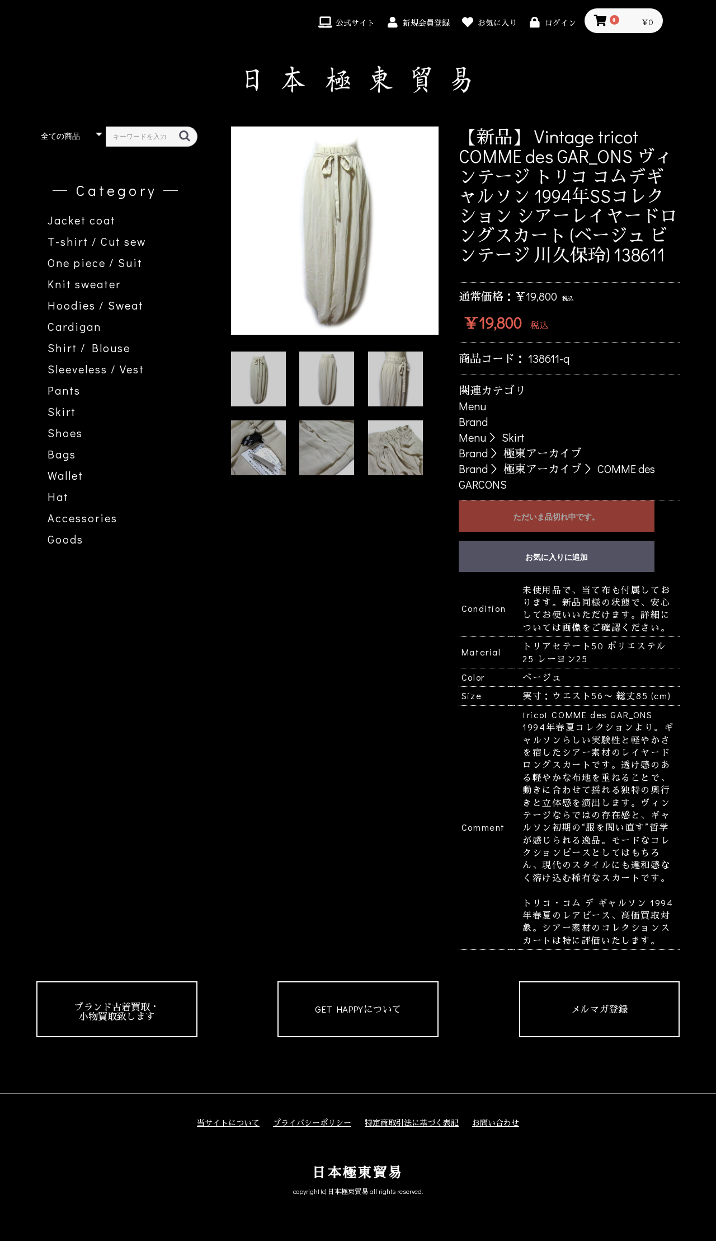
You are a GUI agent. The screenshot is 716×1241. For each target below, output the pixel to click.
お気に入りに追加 (556, 556)
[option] (335, 231)
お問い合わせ (495, 1122)
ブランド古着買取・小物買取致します (116, 1011)
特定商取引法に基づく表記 (412, 1122)
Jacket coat (82, 220)
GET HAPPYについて (358, 1009)
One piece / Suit (95, 262)
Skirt (62, 411)
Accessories (82, 518)
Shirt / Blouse (89, 347)
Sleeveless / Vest (96, 369)
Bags (62, 454)
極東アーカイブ (542, 453)
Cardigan (74, 326)
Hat (58, 496)
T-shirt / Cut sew (97, 241)
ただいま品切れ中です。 (557, 516)
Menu (472, 406)
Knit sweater (84, 284)
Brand (473, 421)
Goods (65, 539)
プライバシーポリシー (312, 1122)
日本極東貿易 (357, 1172)
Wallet (65, 475)
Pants (64, 390)
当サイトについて (228, 1122)
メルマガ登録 (599, 1009)
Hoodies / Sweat (96, 305)
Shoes (65, 432)
